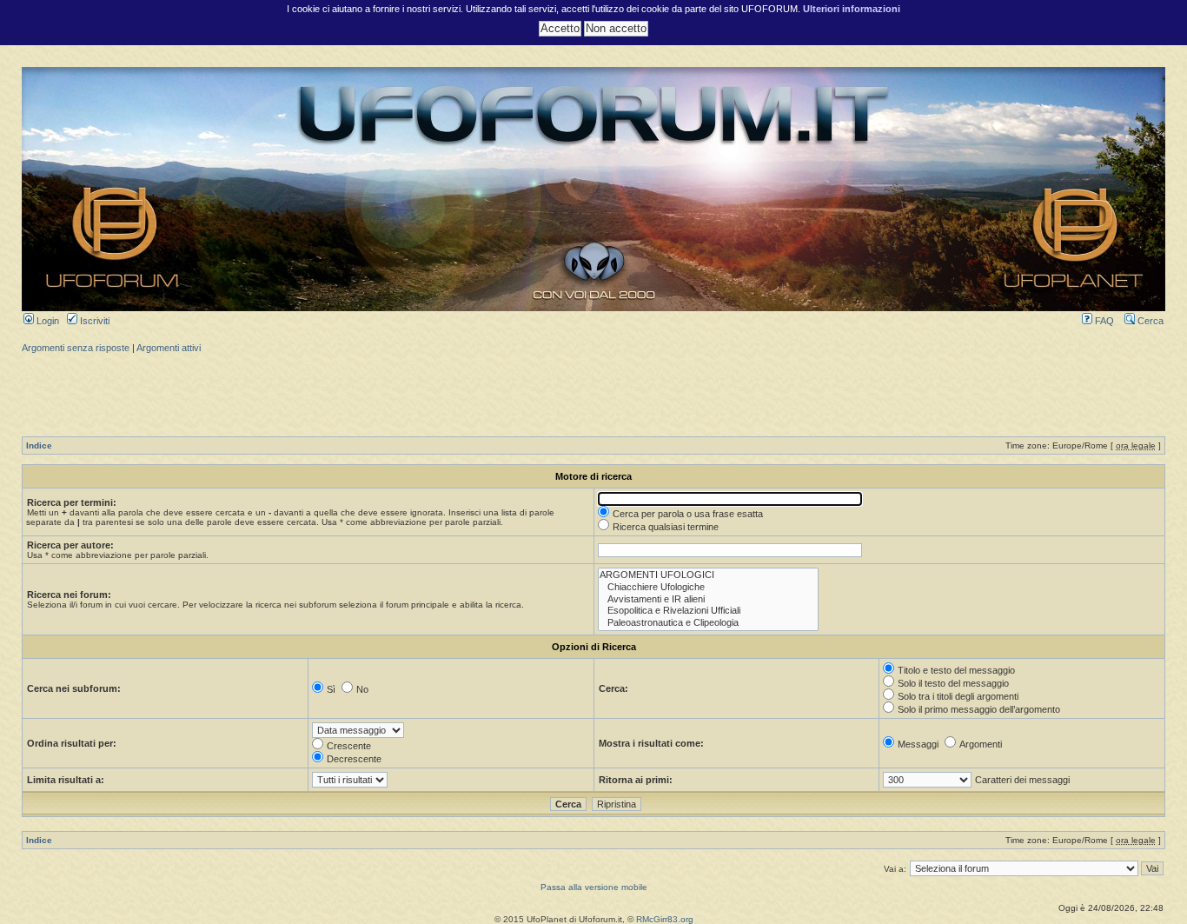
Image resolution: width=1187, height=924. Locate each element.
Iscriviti (93, 321)
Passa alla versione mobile (593, 887)
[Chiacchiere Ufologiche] (708, 588)
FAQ (1103, 321)
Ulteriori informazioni (851, 8)
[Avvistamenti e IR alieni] (708, 600)
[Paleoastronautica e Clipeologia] (708, 623)
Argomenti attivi (168, 347)
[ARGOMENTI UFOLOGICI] (708, 575)
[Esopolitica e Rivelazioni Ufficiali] (708, 611)
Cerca (1149, 321)
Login (46, 321)
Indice (39, 445)
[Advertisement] (593, 393)
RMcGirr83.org (664, 919)
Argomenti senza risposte (75, 347)
